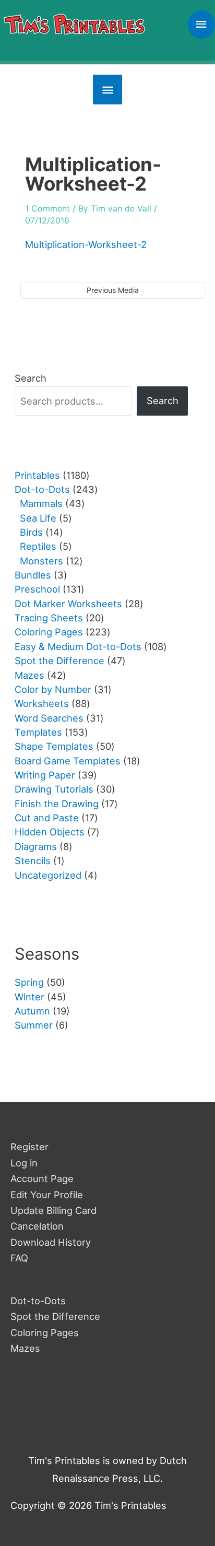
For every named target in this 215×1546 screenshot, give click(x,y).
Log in (24, 1163)
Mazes (25, 1348)
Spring (29, 982)
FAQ (19, 1258)
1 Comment (47, 208)
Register (29, 1146)
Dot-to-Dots (38, 1300)
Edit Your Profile (46, 1194)
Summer (34, 1025)
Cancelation (37, 1226)
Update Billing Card (53, 1210)
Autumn (32, 1011)
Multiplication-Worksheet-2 (86, 244)
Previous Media (113, 290)
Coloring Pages (44, 1332)
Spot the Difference (55, 1316)
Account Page (42, 1178)
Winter (29, 996)
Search (30, 378)
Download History (50, 1242)
